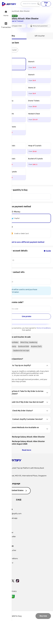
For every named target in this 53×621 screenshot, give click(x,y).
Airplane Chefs (36, 346)
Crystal (13, 50)
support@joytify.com (13, 514)
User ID (4, 255)
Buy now (43, 616)
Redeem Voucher (9, 550)
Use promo (26, 316)
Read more (26, 450)
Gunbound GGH (23, 346)
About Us (5, 554)
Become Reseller (9, 537)
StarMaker (14, 342)
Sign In (46, 4)
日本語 (18, 500)
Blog (4, 567)
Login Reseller (7, 532)
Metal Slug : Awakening (28, 342)
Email (4, 277)
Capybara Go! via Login (21, 350)
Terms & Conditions (44, 328)
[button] (26, 365)
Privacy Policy (7, 563)
